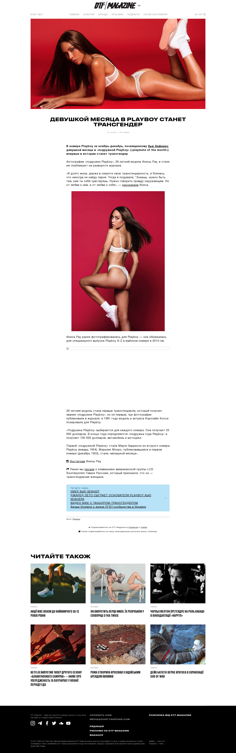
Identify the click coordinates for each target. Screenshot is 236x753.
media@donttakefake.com (110, 719)
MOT (40, 15)
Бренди (103, 15)
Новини (74, 15)
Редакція (97, 726)
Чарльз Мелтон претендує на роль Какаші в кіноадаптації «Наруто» (177, 613)
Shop (34, 15)
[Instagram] (33, 723)
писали (89, 469)
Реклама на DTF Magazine (109, 731)
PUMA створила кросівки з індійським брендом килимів (115, 674)
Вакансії (96, 735)
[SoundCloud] (61, 723)
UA (196, 15)
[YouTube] (68, 723)
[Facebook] (47, 723)
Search (204, 14)
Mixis (161, 744)
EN (200, 15)
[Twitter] (54, 723)
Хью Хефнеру (158, 146)
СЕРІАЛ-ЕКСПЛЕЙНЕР (156, 15)
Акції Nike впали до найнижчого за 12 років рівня (55, 613)
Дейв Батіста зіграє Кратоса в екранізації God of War (176, 674)
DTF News (124, 132)
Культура (88, 15)
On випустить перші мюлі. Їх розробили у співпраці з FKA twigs (117, 613)
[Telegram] (40, 723)
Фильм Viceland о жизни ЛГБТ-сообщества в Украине (108, 507)
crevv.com (161, 741)
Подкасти (133, 15)
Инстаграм (77, 461)
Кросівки (117, 15)
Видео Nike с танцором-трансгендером (104, 503)
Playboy (76, 519)
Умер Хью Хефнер (84, 492)
